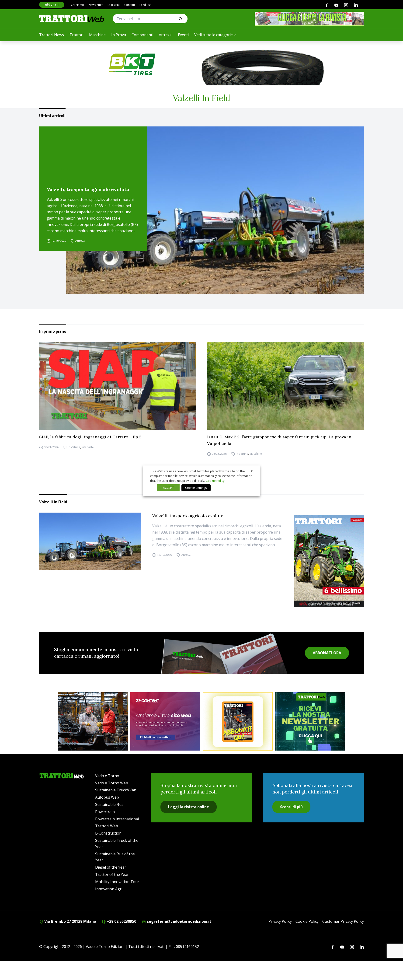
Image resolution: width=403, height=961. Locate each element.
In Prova (118, 34)
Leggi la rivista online (188, 806)
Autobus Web (107, 797)
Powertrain (105, 811)
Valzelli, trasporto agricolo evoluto (88, 189)
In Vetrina (74, 447)
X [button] (252, 471)
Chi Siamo (77, 5)
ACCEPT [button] (168, 488)
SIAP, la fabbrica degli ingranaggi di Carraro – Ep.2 (90, 437)
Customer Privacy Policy (343, 921)
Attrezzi (165, 34)
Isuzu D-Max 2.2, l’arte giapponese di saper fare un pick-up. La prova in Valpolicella (279, 440)
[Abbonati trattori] (238, 721)
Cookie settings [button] (196, 488)
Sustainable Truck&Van (115, 790)
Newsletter (96, 5)
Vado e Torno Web (111, 783)
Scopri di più (291, 806)
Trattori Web (106, 825)
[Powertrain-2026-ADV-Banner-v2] (93, 721)
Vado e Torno (107, 775)
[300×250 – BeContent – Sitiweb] (165, 721)
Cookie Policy (307, 921)
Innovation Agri (108, 888)
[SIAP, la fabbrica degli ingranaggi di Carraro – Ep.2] (117, 386)
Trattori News (51, 34)
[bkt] (201, 64)
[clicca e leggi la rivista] (309, 19)
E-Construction (108, 833)
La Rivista (114, 5)
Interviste (88, 447)
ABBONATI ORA (327, 652)
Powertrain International (117, 818)
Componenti (142, 34)
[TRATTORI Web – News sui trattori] (71, 18)
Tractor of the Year (112, 874)
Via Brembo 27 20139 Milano (69, 921)
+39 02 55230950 (121, 921)
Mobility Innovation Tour (117, 881)
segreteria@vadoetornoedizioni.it (178, 921)
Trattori (76, 34)
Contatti (129, 5)
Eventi (183, 34)
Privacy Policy (280, 921)
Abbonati (52, 5)
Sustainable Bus (109, 804)
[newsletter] (310, 721)
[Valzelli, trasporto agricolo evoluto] (215, 210)
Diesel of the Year (110, 867)
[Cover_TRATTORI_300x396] (329, 561)
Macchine (97, 34)
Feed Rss (145, 5)
